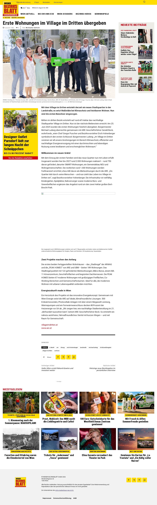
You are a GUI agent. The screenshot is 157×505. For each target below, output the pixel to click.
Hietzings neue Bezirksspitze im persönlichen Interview (102, 369)
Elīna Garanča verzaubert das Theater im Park (97, 456)
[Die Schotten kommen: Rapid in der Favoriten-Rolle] (145, 68)
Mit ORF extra (136, 451)
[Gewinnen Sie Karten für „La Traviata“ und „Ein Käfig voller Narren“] (136, 439)
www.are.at (46, 328)
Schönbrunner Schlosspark (127, 47)
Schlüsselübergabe (105, 347)
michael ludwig (93, 347)
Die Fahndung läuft (129, 30)
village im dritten (47, 350)
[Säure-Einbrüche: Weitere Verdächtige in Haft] (145, 36)
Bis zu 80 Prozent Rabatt (18, 153)
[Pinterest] (68, 357)
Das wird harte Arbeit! (127, 63)
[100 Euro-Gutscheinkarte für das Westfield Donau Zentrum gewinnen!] (97, 403)
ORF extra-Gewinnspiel (59, 451)
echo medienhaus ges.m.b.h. (64, 490)
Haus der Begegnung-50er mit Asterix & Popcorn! (129, 84)
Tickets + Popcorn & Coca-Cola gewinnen (21, 416)
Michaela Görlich (33, 28)
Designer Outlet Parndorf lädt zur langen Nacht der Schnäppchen (16, 143)
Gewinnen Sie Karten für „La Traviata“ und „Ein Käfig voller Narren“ (135, 458)
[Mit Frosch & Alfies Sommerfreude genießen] (136, 403)
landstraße (83, 347)
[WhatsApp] (73, 357)
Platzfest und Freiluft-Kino (126, 79)
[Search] (144, 2)
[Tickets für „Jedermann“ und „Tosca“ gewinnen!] (59, 439)
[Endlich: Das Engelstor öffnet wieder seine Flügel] (145, 52)
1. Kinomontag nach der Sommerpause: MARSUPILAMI (20, 422)
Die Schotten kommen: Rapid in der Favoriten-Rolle (128, 68)
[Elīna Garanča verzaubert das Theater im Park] (97, 439)
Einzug (62, 347)
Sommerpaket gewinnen (135, 415)
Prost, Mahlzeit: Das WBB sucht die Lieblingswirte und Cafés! (58, 420)
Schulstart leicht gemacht (98, 415)
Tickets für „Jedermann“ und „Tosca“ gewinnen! (59, 456)
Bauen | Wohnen (18, 17)
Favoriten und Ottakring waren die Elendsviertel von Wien (20, 456)
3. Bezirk (6, 17)
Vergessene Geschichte (21, 451)
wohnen (56, 350)
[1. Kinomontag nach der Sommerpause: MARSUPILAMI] (21, 403)
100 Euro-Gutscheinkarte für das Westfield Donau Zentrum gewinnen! (97, 421)
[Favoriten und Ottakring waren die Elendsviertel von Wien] (21, 439)
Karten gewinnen (97, 451)
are (57, 347)
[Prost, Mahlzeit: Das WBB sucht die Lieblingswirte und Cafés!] (59, 403)
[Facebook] (58, 357)
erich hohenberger (72, 347)
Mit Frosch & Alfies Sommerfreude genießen (135, 420)
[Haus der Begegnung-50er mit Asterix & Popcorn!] (145, 84)
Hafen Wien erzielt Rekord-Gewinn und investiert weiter (57, 369)
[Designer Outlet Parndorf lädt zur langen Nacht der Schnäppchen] (20, 121)
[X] (63, 357)
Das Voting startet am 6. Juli (59, 415)
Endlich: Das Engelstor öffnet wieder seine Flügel (128, 52)
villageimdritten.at (49, 325)
